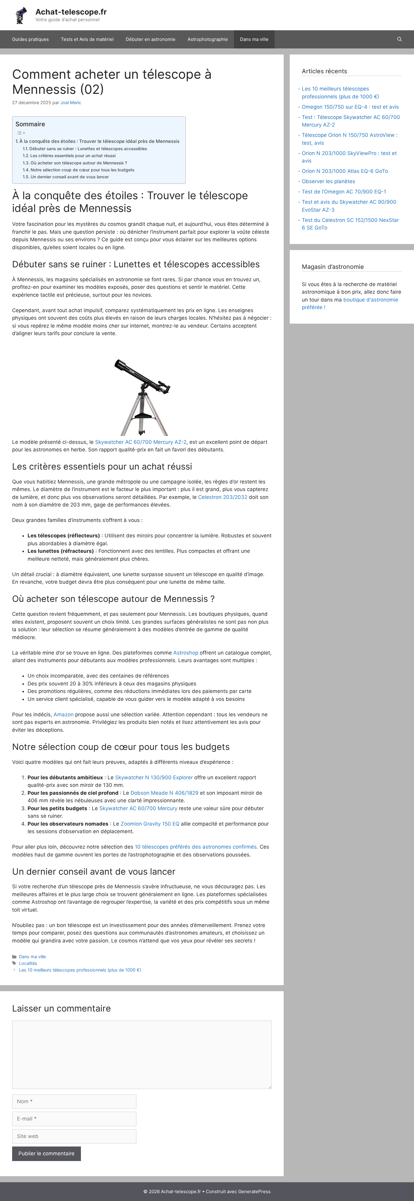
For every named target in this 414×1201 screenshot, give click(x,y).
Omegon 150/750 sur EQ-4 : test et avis (350, 107)
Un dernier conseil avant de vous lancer (70, 176)
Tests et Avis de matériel (87, 39)
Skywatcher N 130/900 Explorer (154, 777)
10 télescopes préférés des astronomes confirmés (196, 847)
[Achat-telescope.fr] (21, 15)
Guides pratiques (30, 39)
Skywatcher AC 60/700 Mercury (138, 808)
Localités (28, 963)
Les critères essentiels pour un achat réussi (72, 155)
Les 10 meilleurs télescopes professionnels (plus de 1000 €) (80, 969)
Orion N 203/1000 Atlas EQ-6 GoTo (345, 171)
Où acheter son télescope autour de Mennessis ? (79, 162)
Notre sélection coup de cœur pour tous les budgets (82, 169)
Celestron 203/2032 (222, 497)
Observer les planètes (328, 181)
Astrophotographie (208, 39)
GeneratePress (254, 1191)
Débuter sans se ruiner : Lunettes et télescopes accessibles (88, 148)
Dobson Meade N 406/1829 (165, 793)
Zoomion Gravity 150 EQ (150, 824)
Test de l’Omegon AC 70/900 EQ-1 (344, 192)
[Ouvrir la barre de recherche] (399, 39)
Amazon (64, 714)
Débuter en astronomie (150, 39)
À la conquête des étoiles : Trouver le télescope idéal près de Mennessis (99, 141)
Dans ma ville (254, 39)
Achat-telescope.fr (71, 11)
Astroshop (185, 653)
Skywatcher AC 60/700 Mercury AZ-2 (140, 442)
